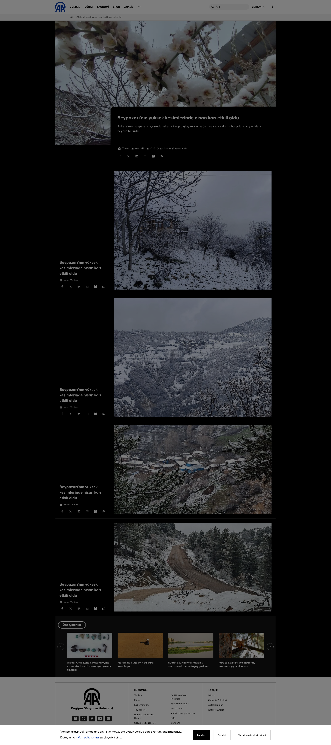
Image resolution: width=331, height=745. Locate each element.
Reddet (222, 735)
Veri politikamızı (88, 737)
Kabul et (201, 735)
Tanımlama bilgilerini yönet (252, 735)
